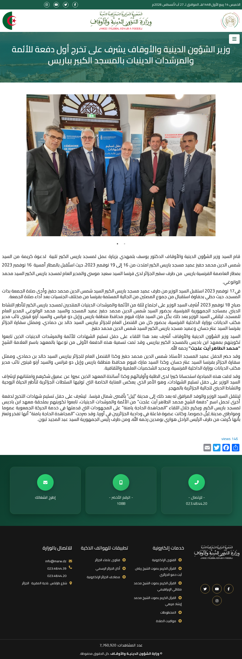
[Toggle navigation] (234, 39)
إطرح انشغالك (45, 497)
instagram (47, 5)
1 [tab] (124, 243)
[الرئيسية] (121, 21)
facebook (75, 5)
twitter (66, 5)
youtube (56, 5)
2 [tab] (117, 243)
